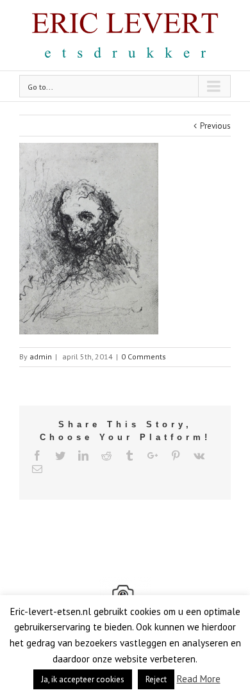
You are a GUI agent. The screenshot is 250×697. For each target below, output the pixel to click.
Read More (199, 679)
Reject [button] (156, 679)
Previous (215, 125)
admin (40, 356)
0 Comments (143, 356)
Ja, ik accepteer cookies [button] (82, 679)
